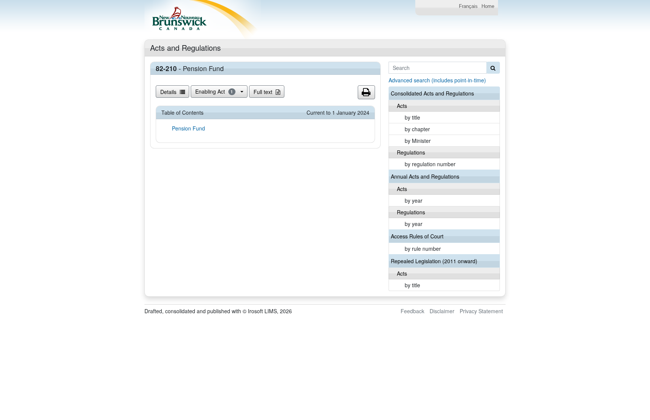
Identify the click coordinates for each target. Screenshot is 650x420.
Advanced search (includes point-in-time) (437, 80)
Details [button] (169, 92)
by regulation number (430, 164)
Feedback (412, 311)
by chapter (417, 129)
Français (468, 6)
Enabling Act (214, 91)
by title (412, 117)
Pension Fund (188, 128)
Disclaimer (442, 311)
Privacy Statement (481, 311)
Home (487, 6)
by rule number (423, 248)
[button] (366, 92)
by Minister (418, 140)
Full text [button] (264, 92)
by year (413, 200)
